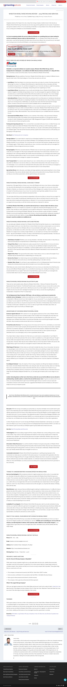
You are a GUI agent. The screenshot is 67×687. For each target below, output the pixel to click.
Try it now (12, 54)
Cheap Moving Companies (8, 669)
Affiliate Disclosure (59, 10)
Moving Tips (54, 5)
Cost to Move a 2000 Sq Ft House (25, 671)
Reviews (47, 5)
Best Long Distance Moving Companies (10, 674)
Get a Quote (33, 466)
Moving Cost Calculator (30, 5)
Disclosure (51, 674)
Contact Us (36, 675)
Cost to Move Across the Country (24, 674)
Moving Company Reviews (45, 16)
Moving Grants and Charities (24, 679)
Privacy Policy (52, 669)
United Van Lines (56, 586)
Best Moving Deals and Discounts (19, 429)
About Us (60, 5)
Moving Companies (40, 5)
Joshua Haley (23, 16)
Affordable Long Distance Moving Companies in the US (25, 613)
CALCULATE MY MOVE (61, 1)
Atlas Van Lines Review (45, 613)
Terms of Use (52, 671)
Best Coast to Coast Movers (8, 671)
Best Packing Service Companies (20, 135)
